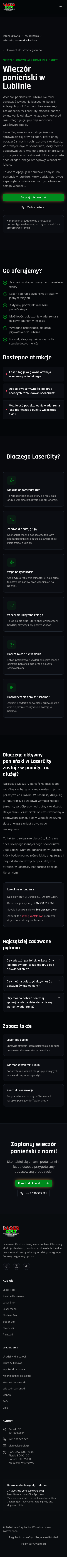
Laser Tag (9, 1289)
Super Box (9, 1321)
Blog (5, 1407)
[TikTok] (26, 1266)
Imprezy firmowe (13, 1362)
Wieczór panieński (14, 1388)
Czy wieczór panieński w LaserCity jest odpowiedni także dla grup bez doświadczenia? (30, 965)
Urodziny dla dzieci (14, 1356)
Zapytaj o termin (31, 197)
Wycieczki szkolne (14, 1369)
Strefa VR (8, 1328)
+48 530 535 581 (44, 903)
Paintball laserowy (13, 1296)
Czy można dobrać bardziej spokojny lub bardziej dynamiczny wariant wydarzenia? (30, 1002)
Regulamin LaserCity (21, 1537)
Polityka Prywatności (33, 1543)
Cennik (7, 1394)
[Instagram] (16, 1266)
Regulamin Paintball (47, 1537)
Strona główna (11, 35)
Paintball (8, 1334)
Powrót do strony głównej (24, 50)
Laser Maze (10, 1308)
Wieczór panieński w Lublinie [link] (20, 40)
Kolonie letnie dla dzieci (17, 1375)
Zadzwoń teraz (36, 207)
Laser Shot (9, 1302)
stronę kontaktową (32, 915)
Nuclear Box (10, 1315)
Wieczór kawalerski (14, 1382)
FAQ (5, 1401)
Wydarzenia (31, 35)
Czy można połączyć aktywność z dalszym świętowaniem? (30, 983)
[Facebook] (6, 1266)
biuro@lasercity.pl (46, 909)
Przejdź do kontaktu (30, 1183)
